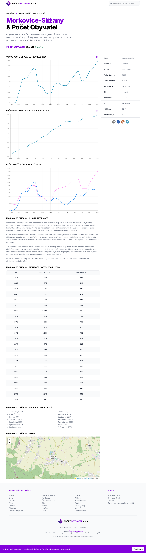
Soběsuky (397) (64, 417)
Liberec (12, 506)
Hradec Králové (48, 495)
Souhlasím (138, 549)
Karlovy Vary (80, 506)
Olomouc (12, 508)
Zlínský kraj (10, 13)
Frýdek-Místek (80, 500)
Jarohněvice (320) (65, 419)
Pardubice (46, 498)
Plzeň (11, 503)
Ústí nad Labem (48, 500)
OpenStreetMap (87, 478)
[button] (9, 439)
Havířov (45, 508)
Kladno (44, 506)
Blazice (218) (63, 425)
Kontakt (111, 500)
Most (44, 511)
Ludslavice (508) (16, 422)
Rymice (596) (14, 417)
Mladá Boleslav (81, 511)
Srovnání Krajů (114, 498)
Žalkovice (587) (15, 419)
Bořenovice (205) (65, 427)
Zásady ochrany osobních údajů (121, 503)
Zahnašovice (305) (65, 422)
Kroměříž (125, 92)
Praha (11, 495)
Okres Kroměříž (24, 13)
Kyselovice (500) (16, 425)
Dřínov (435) (63, 412)
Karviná (78, 508)
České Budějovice (16, 511)
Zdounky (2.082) (16, 412)
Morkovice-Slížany (40, 13)
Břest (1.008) (14, 414)
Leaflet (78, 478)
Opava (77, 495)
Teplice (77, 503)
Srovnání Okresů (114, 495)
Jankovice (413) (64, 414)
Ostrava (12, 500)
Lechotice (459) (15, 427)
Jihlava (77, 498)
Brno (11, 498)
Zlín (43, 503)
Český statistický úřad (76, 531)
